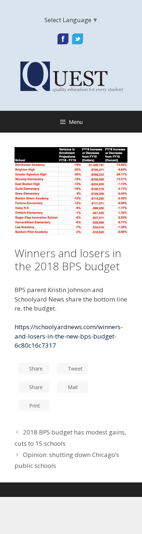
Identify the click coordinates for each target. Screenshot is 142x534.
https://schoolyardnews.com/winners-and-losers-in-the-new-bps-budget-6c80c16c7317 (69, 336)
